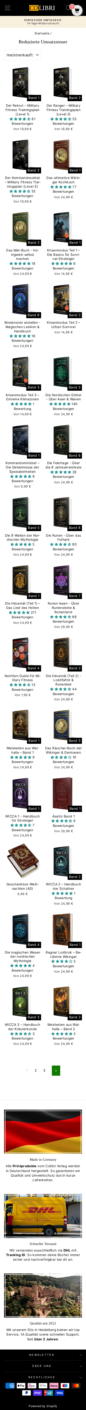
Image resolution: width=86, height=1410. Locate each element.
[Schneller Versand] (43, 1216)
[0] (77, 11)
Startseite (41, 33)
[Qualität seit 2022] (43, 1295)
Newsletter (41, 1355)
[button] (21, 119)
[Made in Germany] (43, 1132)
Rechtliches (41, 1377)
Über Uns (42, 1366)
